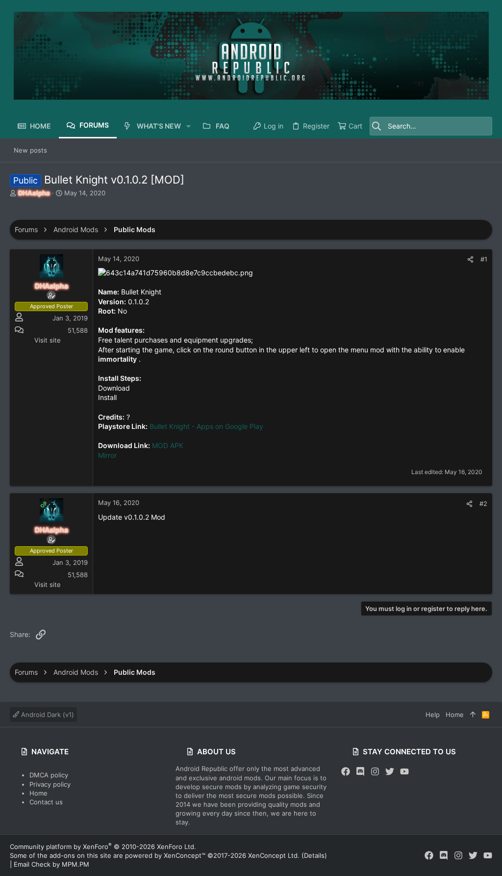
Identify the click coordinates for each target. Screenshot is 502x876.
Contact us (46, 802)
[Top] (473, 714)
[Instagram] (375, 771)
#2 (483, 503)
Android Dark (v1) (46, 714)
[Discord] (360, 771)
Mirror (107, 455)
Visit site (47, 340)
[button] (188, 126)
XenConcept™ (184, 855)
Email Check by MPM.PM (51, 864)
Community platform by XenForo (103, 846)
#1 (483, 259)
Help (433, 714)
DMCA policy (48, 775)
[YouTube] (404, 771)
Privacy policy (50, 784)
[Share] (470, 259)
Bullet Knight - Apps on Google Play (206, 426)
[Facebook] (345, 771)
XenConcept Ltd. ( (276, 855)
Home (38, 793)
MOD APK (167, 445)
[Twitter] (389, 771)
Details (314, 855)
